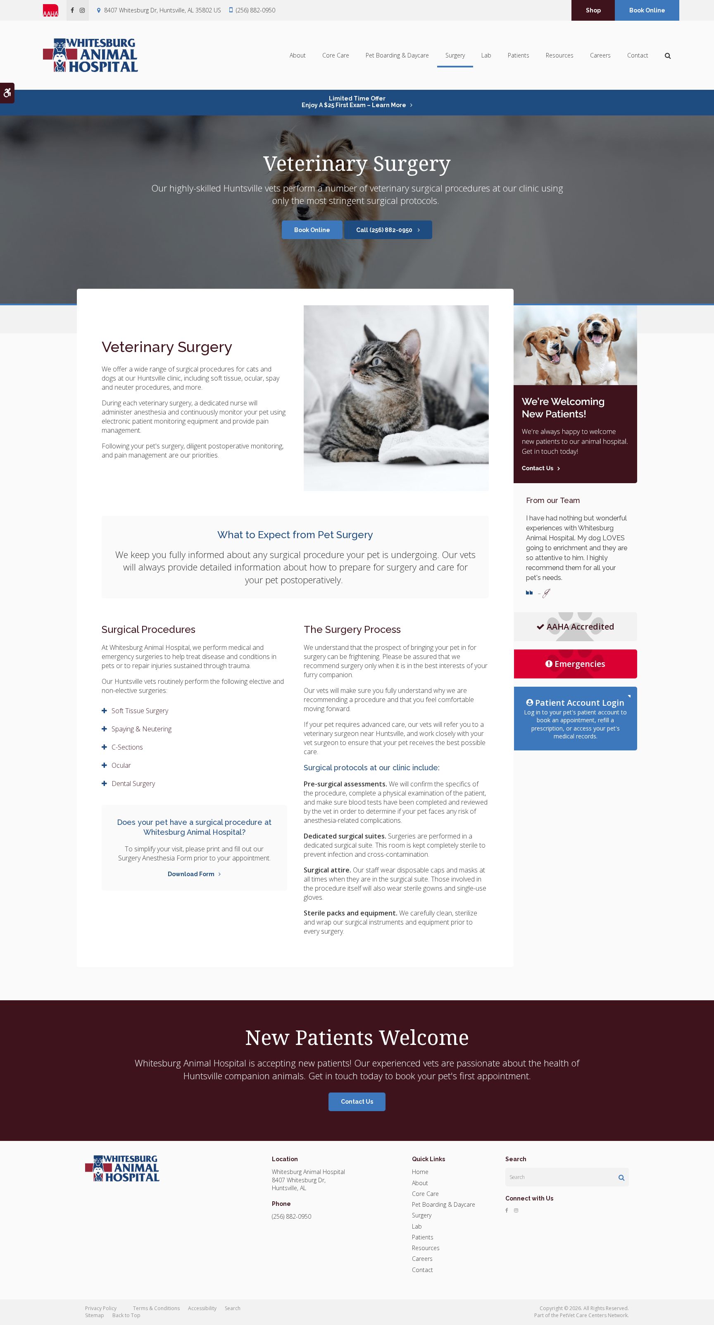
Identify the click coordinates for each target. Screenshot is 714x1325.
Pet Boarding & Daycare (397, 55)
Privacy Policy (101, 1308)
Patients (518, 55)
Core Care (335, 55)
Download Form (191, 874)
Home (420, 1172)
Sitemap (94, 1315)
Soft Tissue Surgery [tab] (140, 710)
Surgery (455, 55)
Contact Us (357, 1101)
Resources (560, 55)
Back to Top (126, 1315)
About (298, 55)
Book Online (647, 10)
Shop (593, 10)
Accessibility (202, 1308)
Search (232, 1308)
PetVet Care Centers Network (594, 1315)
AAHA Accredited (580, 626)
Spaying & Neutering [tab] (141, 728)
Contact (637, 55)
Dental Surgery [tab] (133, 783)
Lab (486, 55)
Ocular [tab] (121, 765)
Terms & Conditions (156, 1308)
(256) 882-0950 (255, 10)
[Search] (622, 1177)
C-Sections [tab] (127, 747)
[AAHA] (55, 10)
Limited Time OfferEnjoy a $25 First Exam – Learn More (354, 101)
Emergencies (580, 663)
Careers (600, 55)
